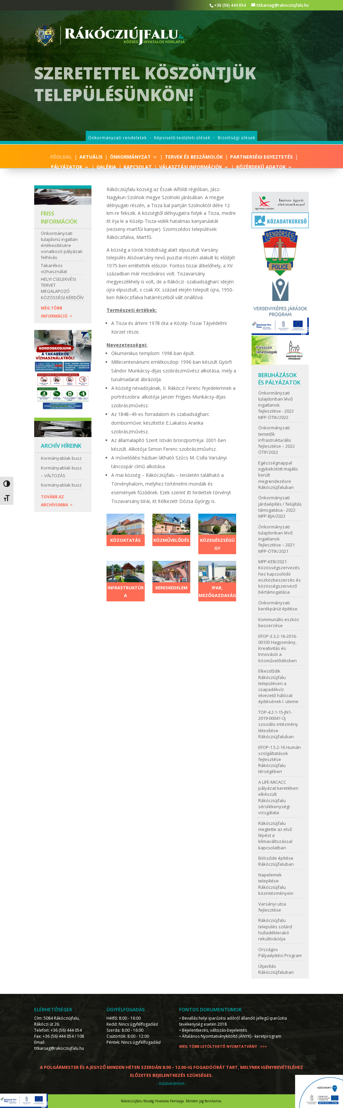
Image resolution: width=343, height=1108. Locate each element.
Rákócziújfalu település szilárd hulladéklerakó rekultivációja (275, 929)
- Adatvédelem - (171, 1083)
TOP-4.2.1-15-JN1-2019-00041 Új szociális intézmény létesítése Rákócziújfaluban (278, 724)
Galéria (106, 167)
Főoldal (61, 157)
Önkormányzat (130, 157)
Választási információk (190, 167)
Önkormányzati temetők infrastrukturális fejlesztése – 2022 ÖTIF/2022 (276, 440)
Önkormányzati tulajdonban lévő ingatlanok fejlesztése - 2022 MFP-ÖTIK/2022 (276, 405)
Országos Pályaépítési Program (280, 952)
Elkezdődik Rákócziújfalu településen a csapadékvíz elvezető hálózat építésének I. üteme (278, 686)
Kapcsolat (138, 167)
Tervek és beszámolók (194, 157)
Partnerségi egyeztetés (261, 157)
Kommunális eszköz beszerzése (278, 622)
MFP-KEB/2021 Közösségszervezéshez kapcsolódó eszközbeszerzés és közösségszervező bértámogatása (279, 577)
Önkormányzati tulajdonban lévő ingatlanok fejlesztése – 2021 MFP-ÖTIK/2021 (276, 539)
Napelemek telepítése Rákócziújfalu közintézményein (275, 884)
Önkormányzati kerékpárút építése (277, 606)
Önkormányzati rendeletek (117, 138)
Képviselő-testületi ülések (182, 138)
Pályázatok (66, 167)
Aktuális (90, 157)
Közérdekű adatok (261, 167)
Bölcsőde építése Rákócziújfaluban (276, 861)
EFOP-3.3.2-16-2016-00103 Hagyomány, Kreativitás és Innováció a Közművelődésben (277, 648)
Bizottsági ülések (236, 138)
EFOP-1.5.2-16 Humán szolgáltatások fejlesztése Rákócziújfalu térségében (279, 759)
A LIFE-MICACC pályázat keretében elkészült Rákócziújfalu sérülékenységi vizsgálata (278, 797)
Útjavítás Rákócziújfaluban (276, 969)
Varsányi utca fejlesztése (272, 907)
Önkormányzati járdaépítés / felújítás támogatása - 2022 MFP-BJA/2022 (280, 507)
